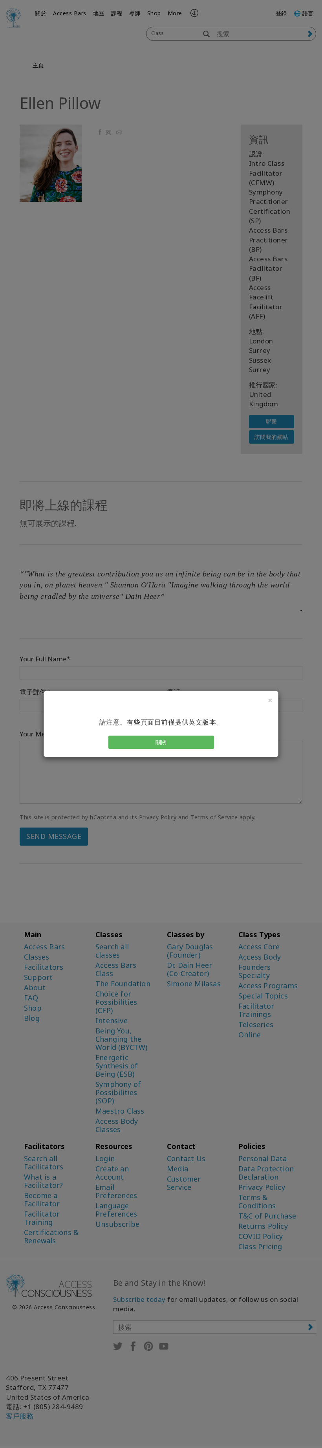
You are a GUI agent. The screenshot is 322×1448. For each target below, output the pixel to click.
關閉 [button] (161, 742)
